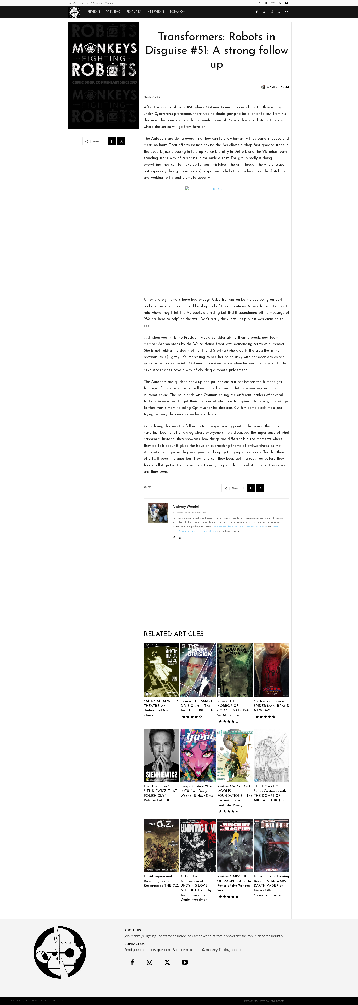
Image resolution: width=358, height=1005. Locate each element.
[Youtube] (286, 3)
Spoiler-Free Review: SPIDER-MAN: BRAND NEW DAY (271, 706)
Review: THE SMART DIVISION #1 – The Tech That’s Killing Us (196, 706)
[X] (280, 3)
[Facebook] (259, 3)
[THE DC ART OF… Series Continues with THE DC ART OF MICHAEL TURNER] (271, 755)
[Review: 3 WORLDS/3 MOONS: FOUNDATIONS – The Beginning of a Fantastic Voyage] (235, 755)
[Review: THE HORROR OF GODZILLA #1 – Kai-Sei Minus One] (235, 670)
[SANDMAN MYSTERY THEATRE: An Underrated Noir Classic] (161, 670)
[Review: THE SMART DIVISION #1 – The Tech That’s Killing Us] (198, 670)
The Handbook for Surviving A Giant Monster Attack (239, 527)
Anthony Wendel (279, 87)
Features (133, 11)
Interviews (155, 11)
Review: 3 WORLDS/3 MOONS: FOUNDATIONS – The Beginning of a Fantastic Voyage (234, 796)
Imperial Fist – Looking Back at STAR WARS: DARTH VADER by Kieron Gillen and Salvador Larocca (271, 886)
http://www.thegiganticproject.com (189, 512)
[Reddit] (273, 3)
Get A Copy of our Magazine (101, 3)
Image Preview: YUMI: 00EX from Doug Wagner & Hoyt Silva (197, 791)
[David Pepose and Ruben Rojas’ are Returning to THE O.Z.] (161, 845)
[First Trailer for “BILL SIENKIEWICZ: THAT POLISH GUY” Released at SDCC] (161, 755)
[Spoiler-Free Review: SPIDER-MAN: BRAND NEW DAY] (271, 670)
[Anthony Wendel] (264, 87)
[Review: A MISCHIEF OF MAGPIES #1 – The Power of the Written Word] (235, 845)
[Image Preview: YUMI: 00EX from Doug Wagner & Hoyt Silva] (198, 755)
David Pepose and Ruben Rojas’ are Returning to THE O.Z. (161, 881)
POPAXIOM (177, 11)
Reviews (93, 11)
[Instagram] (266, 3)
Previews (113, 11)
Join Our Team (75, 3)
